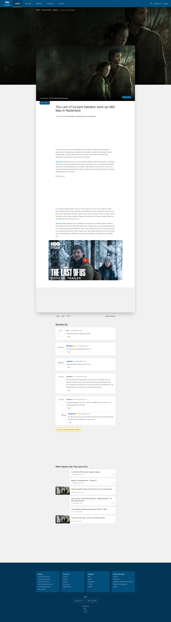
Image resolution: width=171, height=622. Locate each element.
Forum (61, 3)
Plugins (115, 586)
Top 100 (28, 3)
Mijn (7, 3)
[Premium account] (75, 346)
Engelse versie (67, 586)
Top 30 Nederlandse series (45, 584)
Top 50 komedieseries (44, 579)
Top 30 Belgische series (44, 586)
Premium (50, 3)
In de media (66, 584)
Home (38, 10)
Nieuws (39, 3)
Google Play (93, 600)
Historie (65, 581)
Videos (90, 586)
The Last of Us (46, 10)
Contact (65, 576)
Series (17, 3)
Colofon (65, 579)
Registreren (157, 3)
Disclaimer (116, 579)
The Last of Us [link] (60, 162)
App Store (80, 600)
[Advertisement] (85, 28)
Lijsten (90, 579)
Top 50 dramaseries (43, 581)
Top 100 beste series (44, 576)
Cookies (115, 576)
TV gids (90, 584)
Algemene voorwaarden (120, 584)
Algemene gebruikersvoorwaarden (123, 581)
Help (89, 576)
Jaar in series (41, 589)
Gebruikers (91, 581)
